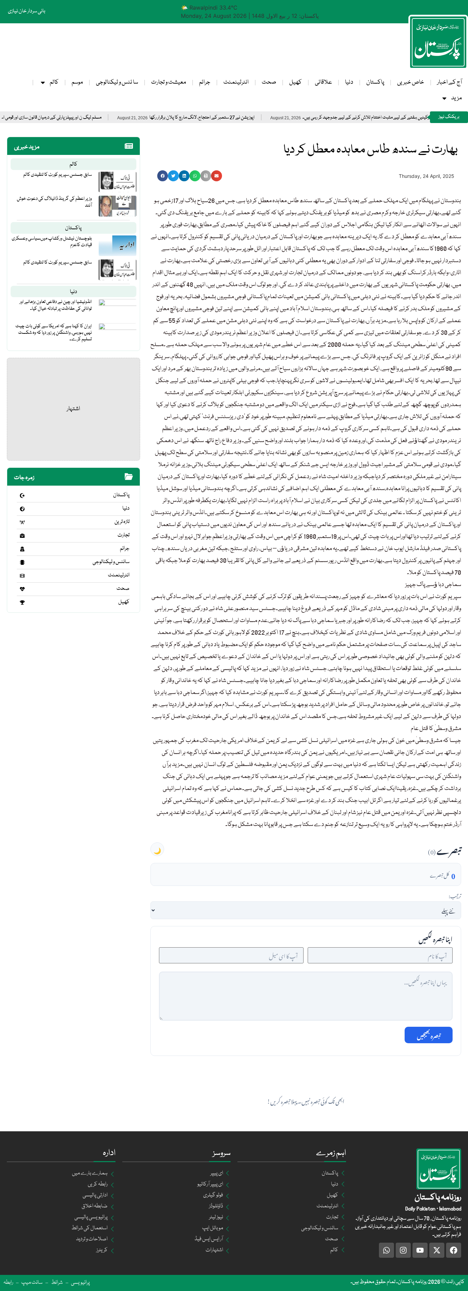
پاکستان (375, 82)
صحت (269, 82)
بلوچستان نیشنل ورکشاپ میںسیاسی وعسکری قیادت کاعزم (52, 242)
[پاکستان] (22, 495)
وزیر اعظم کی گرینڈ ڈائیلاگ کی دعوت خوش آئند (54, 202)
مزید (456, 98)
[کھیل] (22, 602)
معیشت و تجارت (168, 82)
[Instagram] (403, 1250)
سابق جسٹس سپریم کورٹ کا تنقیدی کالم (57, 175)
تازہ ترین (122, 522)
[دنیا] (22, 509)
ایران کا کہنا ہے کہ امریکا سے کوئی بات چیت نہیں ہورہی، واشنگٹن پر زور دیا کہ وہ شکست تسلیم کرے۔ (53, 332)
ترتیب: (454, 895)
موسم (77, 82)
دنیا (349, 82)
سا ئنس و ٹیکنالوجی (117, 82)
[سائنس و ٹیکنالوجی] (22, 562)
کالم (54, 82)
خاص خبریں (410, 82)
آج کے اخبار (449, 82)
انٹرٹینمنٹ (236, 82)
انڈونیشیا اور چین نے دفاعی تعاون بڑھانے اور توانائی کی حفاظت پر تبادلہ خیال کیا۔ (56, 305)
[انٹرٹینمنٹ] (22, 576)
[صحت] (22, 589)
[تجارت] (22, 535)
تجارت (124, 535)
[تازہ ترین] (22, 522)
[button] (162, 175)
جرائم (204, 82)
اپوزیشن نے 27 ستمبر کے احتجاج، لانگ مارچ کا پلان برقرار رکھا (232, 117)
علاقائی (323, 82)
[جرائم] (22, 549)
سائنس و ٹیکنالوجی (111, 562)
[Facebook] (453, 1250)
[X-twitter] (436, 1250)
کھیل (295, 82)
